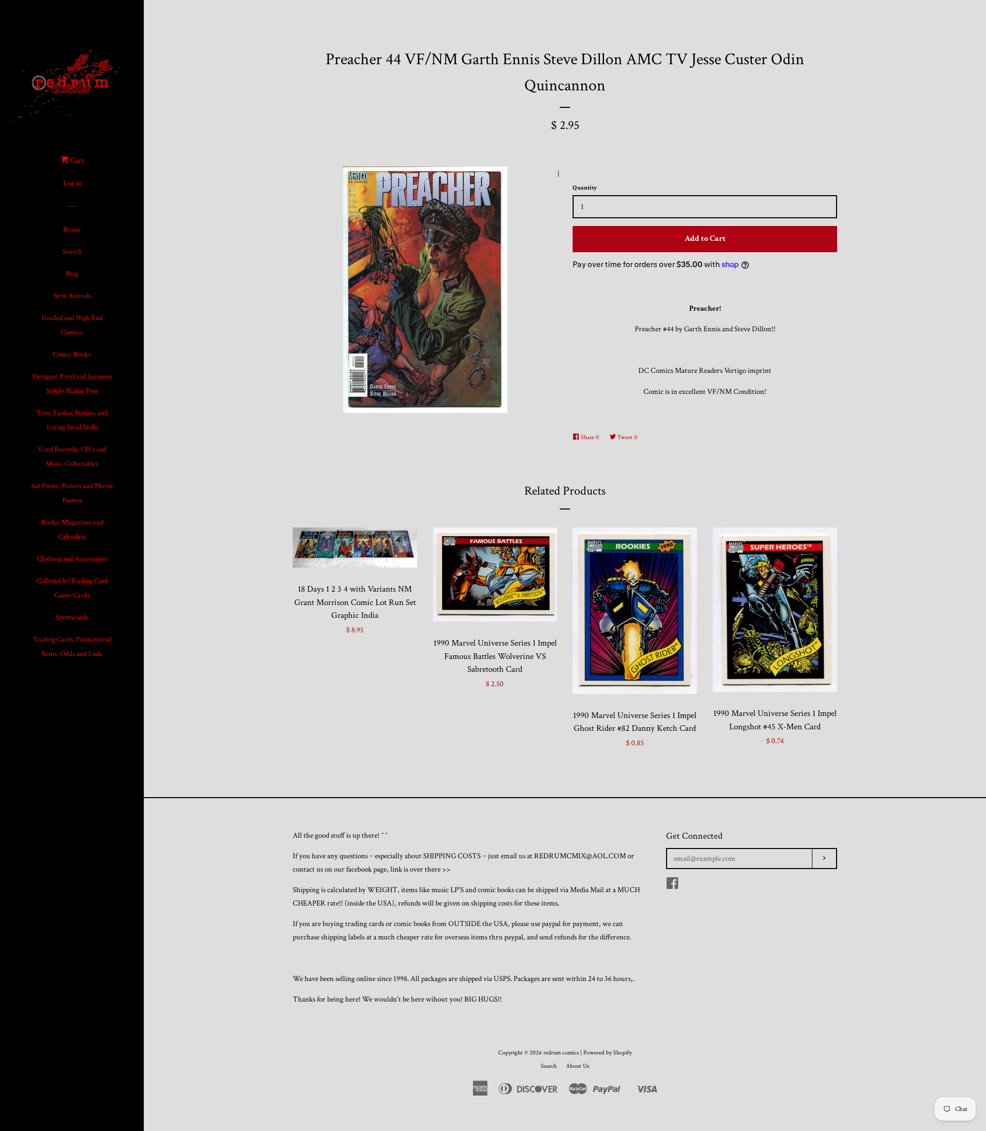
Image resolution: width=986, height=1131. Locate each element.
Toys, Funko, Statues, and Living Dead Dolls (72, 420)
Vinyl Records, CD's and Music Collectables (71, 456)
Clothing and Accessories (72, 558)
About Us (577, 1066)
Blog (72, 273)
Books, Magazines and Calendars (72, 529)
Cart (76, 160)
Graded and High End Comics (72, 325)
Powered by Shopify (607, 1053)
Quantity (585, 188)
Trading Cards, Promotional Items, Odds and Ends (72, 646)
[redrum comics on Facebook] (672, 886)
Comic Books (72, 354)
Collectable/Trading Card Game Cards (72, 588)
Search (72, 251)
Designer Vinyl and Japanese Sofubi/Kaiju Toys (72, 383)
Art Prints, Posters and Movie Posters (72, 493)
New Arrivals (72, 295)
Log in (72, 183)
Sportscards (71, 617)
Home (72, 229)
